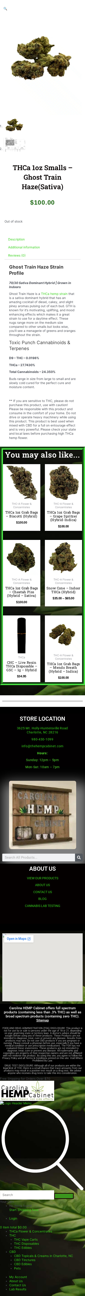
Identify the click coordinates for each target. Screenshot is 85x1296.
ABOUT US (42, 885)
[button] (5, 8)
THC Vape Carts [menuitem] (26, 1239)
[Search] (79, 857)
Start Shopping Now (24, 1210)
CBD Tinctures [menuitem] (24, 1260)
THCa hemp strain (54, 294)
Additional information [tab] (24, 247)
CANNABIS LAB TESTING (42, 906)
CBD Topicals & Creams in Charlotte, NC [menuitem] (43, 1256)
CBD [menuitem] (12, 1252)
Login (13, 1218)
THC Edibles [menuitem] (23, 1247)
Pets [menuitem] (17, 1268)
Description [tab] (16, 239)
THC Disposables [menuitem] (26, 1243)
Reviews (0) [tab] (17, 255)
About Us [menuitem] (16, 1281)
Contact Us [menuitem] (17, 1285)
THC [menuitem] (12, 1235)
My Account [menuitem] (18, 1277)
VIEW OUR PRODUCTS (42, 878)
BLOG (42, 899)
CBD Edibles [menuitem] (23, 1264)
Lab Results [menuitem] (17, 1289)
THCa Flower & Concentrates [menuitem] (30, 1231)
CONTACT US (42, 892)
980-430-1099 (42, 739)
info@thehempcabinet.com (42, 746)
